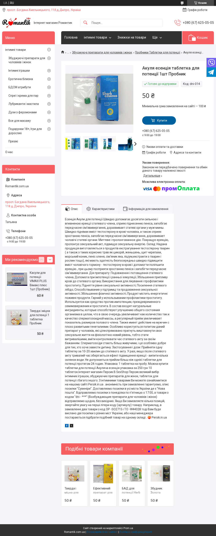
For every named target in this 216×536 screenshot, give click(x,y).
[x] (71, 426)
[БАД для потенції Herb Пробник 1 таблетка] (132, 474)
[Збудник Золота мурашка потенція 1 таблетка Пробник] (160, 474)
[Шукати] (85, 23)
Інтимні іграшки (19, 70)
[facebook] (67, 426)
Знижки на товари (131, 37)
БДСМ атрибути (19, 87)
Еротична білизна (20, 79)
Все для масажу (19, 120)
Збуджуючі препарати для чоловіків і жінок (102, 52)
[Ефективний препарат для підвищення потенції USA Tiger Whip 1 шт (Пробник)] (103, 474)
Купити (162, 120)
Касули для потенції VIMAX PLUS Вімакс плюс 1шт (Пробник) (40, 281)
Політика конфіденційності (136, 532)
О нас (9, 152)
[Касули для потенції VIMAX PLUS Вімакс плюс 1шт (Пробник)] (17, 279)
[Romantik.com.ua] (16, 22)
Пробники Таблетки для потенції (157, 52)
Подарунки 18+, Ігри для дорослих (25, 131)
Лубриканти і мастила (23, 104)
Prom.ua (128, 528)
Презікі (13, 141)
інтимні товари (95, 37)
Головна (70, 37)
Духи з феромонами (22, 112)
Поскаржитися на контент (102, 532)
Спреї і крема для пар (23, 95)
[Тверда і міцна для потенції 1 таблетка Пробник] (74, 474)
